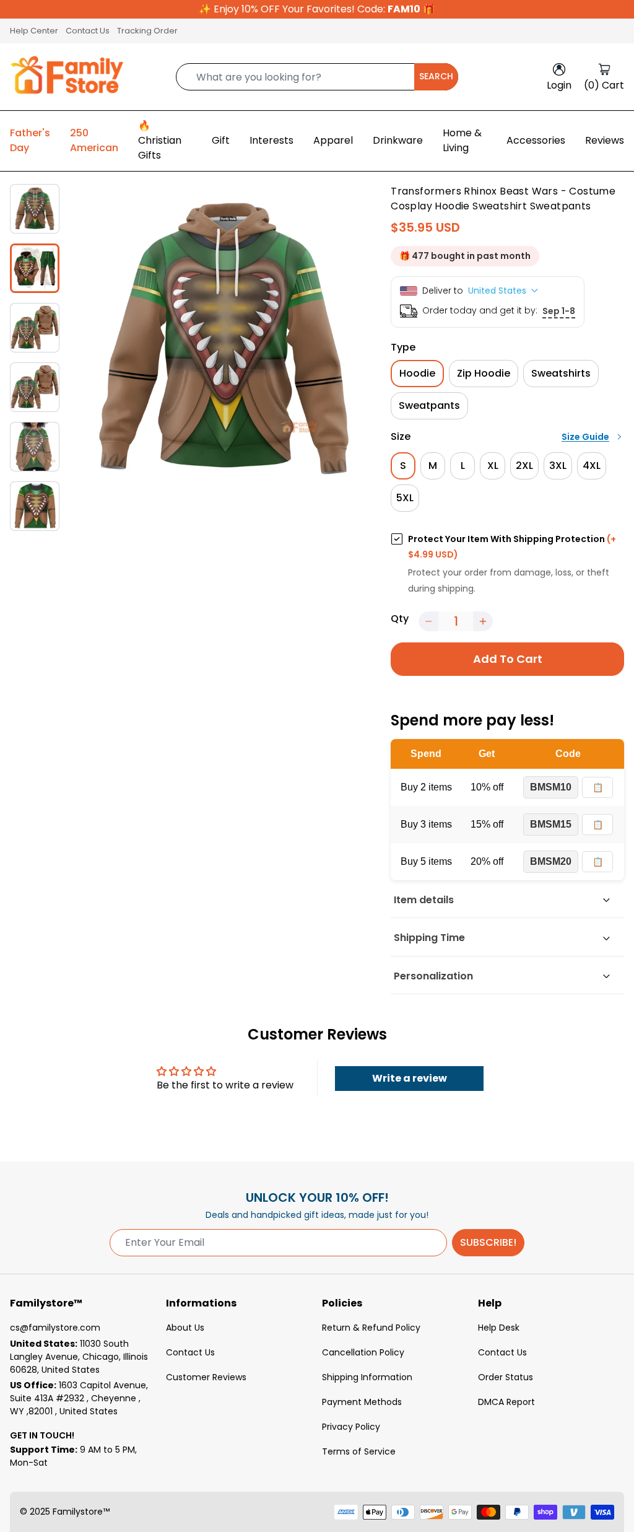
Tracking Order (147, 31)
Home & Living (462, 140)
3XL (558, 465)
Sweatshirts (561, 373)
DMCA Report (506, 1402)
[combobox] (317, 76)
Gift (221, 140)
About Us (185, 1327)
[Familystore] (67, 76)
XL (492, 465)
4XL (592, 465)
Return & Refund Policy (371, 1327)
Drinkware (398, 140)
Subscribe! (488, 1242)
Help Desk (498, 1327)
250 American (94, 140)
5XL (405, 498)
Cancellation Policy (363, 1352)
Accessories (535, 140)
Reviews (604, 140)
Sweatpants (429, 405)
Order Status (505, 1377)
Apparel (333, 140)
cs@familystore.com (55, 1327)
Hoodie (417, 373)
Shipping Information (367, 1377)
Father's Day (30, 140)
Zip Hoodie (483, 373)
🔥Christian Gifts (159, 140)
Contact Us (88, 31)
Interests (271, 140)
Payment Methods (362, 1402)
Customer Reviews (206, 1377)
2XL (524, 465)
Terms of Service (359, 1451)
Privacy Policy (351, 1426)
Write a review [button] (409, 1078)
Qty (400, 618)
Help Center (34, 31)
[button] (428, 621)
